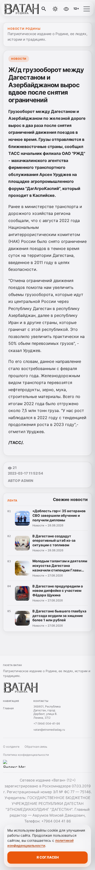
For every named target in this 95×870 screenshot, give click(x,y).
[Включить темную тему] (55, 9)
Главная (8, 708)
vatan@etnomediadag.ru (49, 729)
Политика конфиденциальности (26, 755)
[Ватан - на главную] (25, 9)
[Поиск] (44, 9)
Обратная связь (36, 746)
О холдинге (11, 746)
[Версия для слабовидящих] (66, 9)
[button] (86, 9)
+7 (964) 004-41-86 (46, 723)
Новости (18, 59)
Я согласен (47, 857)
